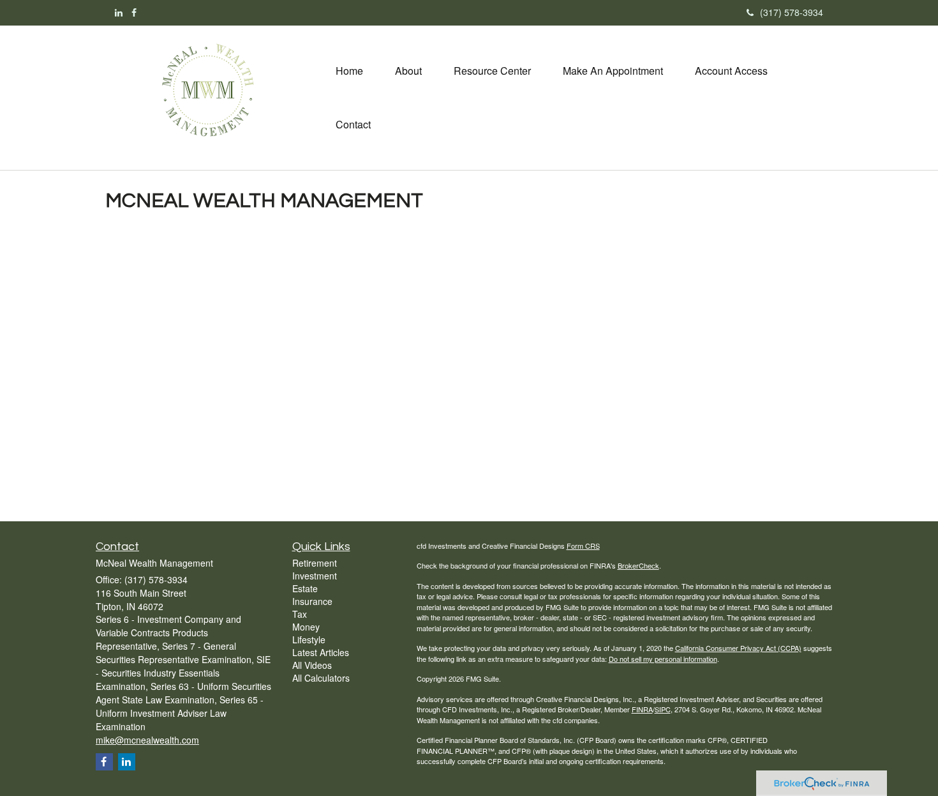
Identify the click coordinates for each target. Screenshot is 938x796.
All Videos (312, 665)
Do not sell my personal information (663, 659)
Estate (305, 588)
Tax (299, 614)
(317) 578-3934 (791, 12)
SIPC (663, 709)
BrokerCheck (638, 565)
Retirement (314, 562)
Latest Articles (320, 652)
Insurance (312, 601)
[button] (408, 71)
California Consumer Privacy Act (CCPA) (738, 648)
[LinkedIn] (119, 12)
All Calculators (321, 677)
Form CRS (583, 545)
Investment (314, 575)
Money (306, 626)
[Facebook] (134, 12)
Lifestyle (308, 639)
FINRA (642, 709)
